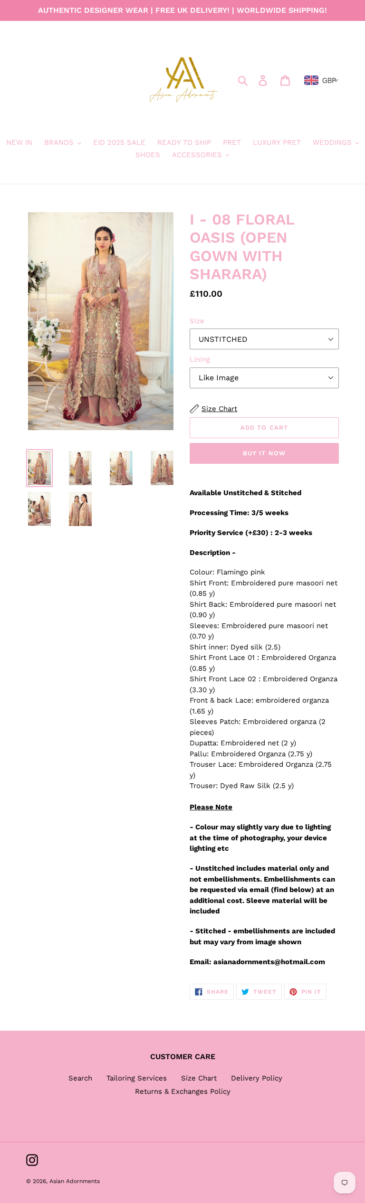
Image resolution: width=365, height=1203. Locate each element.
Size (197, 321)
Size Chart (199, 1078)
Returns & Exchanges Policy (183, 1091)
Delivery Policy (256, 1078)
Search (80, 1078)
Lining (200, 359)
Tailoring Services (136, 1078)
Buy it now (264, 453)
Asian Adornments (74, 1181)
